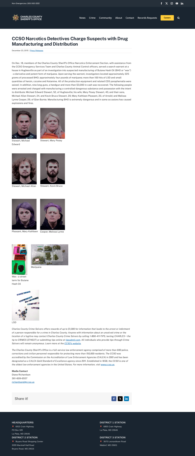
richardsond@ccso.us (23, 382)
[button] (178, 18)
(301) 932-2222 (33, 3)
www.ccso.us (107, 364)
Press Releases (36, 50)
